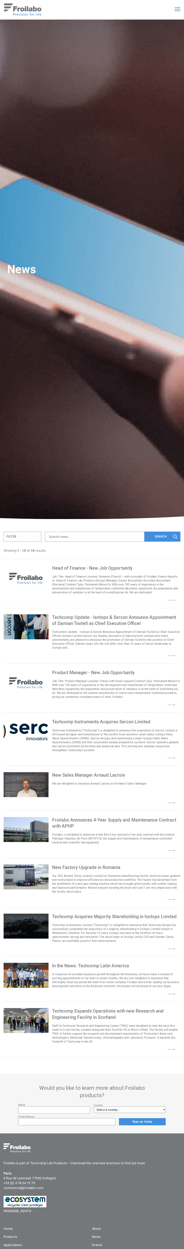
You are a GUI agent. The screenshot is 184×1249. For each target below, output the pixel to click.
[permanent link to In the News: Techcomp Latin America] (26, 975)
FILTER (11, 536)
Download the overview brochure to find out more (108, 1163)
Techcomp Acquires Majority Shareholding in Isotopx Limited (114, 916)
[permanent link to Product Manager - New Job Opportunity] (26, 682)
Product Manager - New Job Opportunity (93, 672)
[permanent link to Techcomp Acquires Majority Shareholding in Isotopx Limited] (26, 926)
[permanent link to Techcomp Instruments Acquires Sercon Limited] (26, 731)
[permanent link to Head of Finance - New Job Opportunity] (26, 577)
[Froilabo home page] (22, 14)
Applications (13, 1245)
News (96, 1237)
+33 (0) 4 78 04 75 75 (19, 1183)
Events (97, 1245)
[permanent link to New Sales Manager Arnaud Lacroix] (26, 784)
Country (98, 1105)
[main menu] (177, 9)
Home (8, 1229)
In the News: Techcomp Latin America (90, 965)
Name (21, 1104)
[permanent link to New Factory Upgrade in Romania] (26, 876)
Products (10, 1237)
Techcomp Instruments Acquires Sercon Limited (101, 721)
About (96, 1229)
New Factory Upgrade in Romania (86, 867)
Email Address (26, 1116)
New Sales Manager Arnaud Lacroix (88, 775)
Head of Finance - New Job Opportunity (92, 568)
